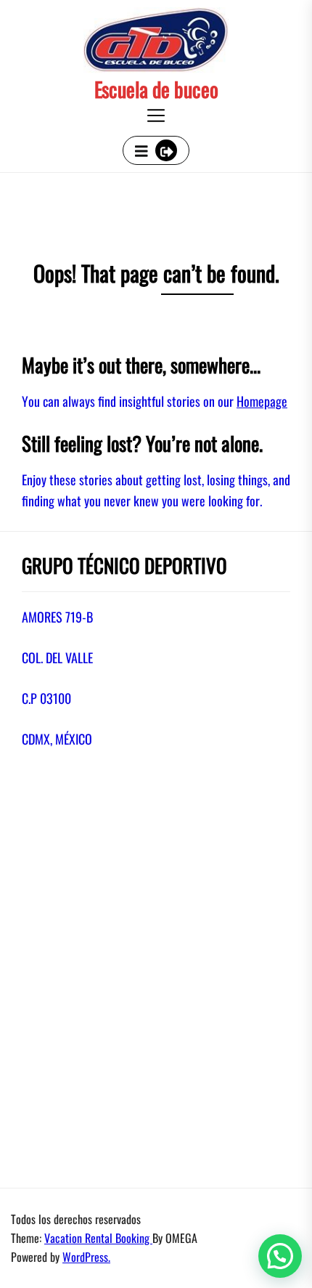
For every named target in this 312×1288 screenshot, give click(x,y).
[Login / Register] (166, 150)
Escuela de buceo (156, 89)
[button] (280, 1256)
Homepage (262, 401)
